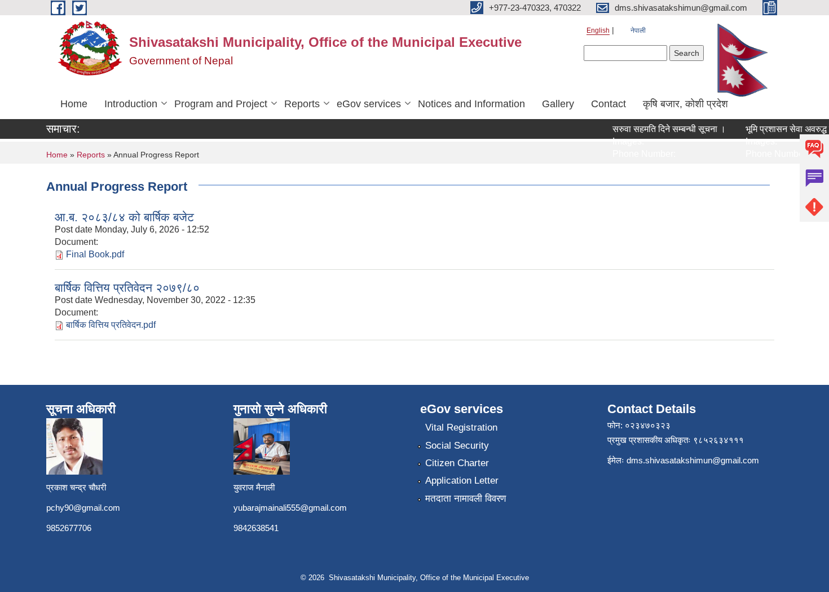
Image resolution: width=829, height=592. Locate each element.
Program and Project (220, 103)
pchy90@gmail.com (83, 507)
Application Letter (462, 480)
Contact (608, 103)
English (598, 30)
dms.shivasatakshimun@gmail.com (693, 460)
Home (73, 103)
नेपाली (638, 30)
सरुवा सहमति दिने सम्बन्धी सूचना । (661, 129)
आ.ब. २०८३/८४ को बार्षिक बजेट (124, 217)
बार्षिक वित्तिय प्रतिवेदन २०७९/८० (127, 287)
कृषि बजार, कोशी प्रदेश (685, 103)
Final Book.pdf (95, 254)
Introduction (130, 103)
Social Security (457, 445)
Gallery (558, 103)
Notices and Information (471, 103)
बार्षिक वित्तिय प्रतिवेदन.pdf (111, 325)
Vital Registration (461, 427)
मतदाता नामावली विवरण (465, 498)
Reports (302, 103)
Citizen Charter (457, 463)
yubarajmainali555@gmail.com (290, 507)
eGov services (369, 103)
